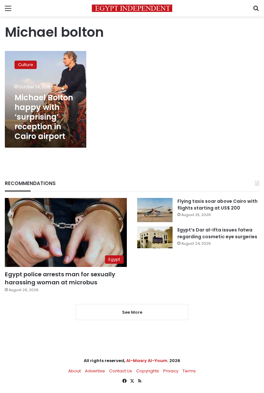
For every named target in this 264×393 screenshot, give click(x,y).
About (74, 371)
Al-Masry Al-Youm (146, 361)
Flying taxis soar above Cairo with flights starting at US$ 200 (217, 204)
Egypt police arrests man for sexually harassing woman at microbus (60, 278)
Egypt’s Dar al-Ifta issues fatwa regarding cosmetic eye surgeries (217, 233)
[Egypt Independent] (132, 8)
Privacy (170, 371)
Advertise (95, 371)
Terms (189, 371)
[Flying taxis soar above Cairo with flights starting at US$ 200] (155, 210)
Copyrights (147, 371)
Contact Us (120, 371)
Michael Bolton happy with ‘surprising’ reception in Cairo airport (43, 117)
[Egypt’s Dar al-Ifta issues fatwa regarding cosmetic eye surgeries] (155, 237)
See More (132, 312)
